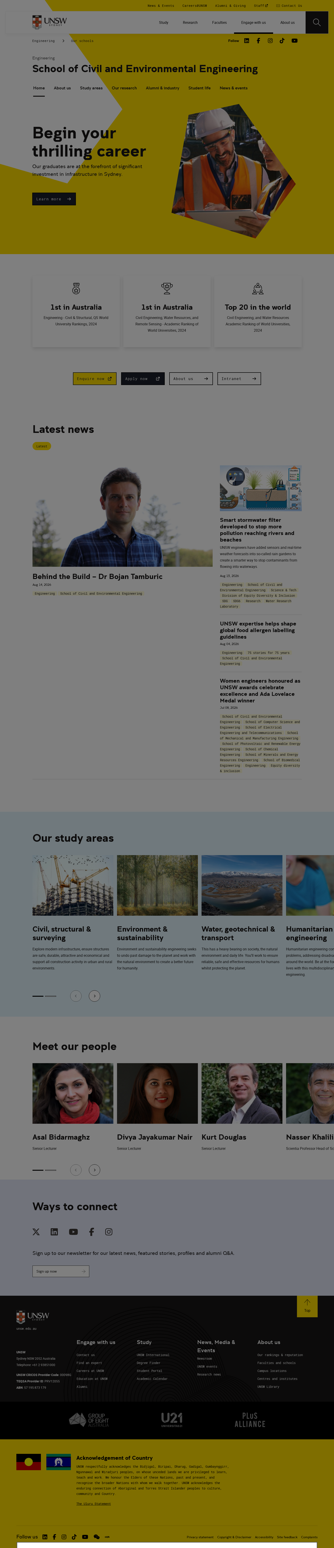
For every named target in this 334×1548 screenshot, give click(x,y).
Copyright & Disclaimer (234, 1537)
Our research (124, 88)
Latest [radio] (41, 446)
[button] (54, 199)
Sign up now (46, 1271)
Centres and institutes (277, 1378)
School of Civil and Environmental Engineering (145, 69)
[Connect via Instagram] (108, 1232)
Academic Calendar (152, 1378)
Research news (209, 1374)
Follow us (27, 1537)
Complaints (309, 1537)
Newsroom (204, 1358)
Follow (233, 41)
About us (62, 88)
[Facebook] (258, 40)
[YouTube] (294, 40)
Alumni (82, 1386)
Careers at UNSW (90, 1371)
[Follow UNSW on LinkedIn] (45, 1537)
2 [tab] (50, 996)
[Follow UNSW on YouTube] (85, 1537)
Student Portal (149, 1371)
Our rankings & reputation (280, 1355)
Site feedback (287, 1537)
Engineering (43, 41)
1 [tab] (37, 996)
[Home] (49, 22)
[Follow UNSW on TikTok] (74, 1537)
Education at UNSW (92, 1378)
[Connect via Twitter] (36, 1232)
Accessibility (264, 1537)
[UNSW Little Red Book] (107, 1536)
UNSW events (207, 1366)
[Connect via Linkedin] (54, 1232)
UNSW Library (268, 1386)
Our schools (82, 41)
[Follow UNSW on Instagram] (64, 1537)
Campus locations (272, 1371)
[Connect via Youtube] (73, 1232)
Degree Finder (148, 1363)
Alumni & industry (162, 88)
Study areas (91, 88)
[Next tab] (94, 996)
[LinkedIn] (247, 40)
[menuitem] (164, 22)
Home (39, 88)
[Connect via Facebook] (91, 1232)
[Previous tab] (76, 996)
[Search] (317, 22)
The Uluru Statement (93, 1503)
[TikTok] (282, 40)
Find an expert (89, 1363)
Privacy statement (200, 1537)
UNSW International (153, 1355)
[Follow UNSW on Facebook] (54, 1537)
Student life (199, 88)
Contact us (86, 1355)
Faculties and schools (276, 1363)
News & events (234, 88)
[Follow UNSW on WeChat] (97, 1537)
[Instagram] (270, 40)
